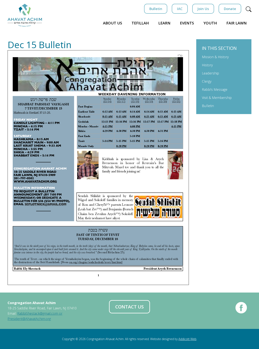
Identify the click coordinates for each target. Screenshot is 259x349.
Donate (230, 8)
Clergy (206, 81)
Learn (164, 23)
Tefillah (140, 23)
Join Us (203, 8)
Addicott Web (187, 339)
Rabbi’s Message (214, 89)
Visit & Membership (217, 97)
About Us (112, 23)
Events (187, 23)
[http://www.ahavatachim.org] (35, 181)
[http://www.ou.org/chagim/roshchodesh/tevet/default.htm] (33, 259)
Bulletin (155, 8)
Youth (210, 23)
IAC (180, 8)
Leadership (210, 73)
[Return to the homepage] (25, 15)
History (207, 65)
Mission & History (215, 57)
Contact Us (129, 307)
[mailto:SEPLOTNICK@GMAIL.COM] (45, 204)
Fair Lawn (236, 23)
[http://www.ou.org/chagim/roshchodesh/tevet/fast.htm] (95, 262)
